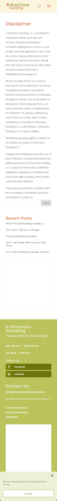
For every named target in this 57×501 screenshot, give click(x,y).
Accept (28, 493)
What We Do (31, 345)
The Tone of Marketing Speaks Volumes (27, 251)
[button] (52, 475)
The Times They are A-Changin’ (23, 229)
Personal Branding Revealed (21, 236)
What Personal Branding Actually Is (25, 223)
